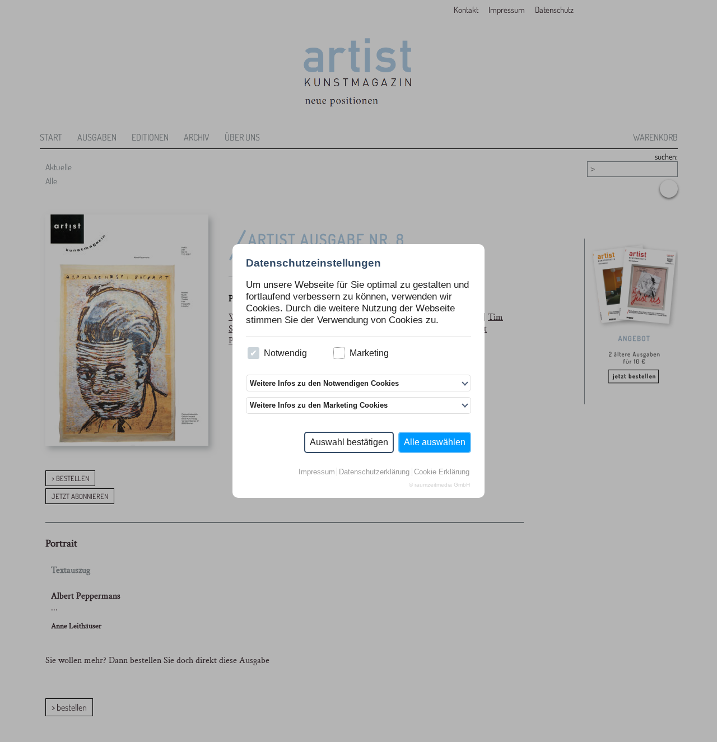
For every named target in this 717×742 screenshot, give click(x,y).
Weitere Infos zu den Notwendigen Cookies (324, 383)
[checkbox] (253, 353)
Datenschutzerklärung (374, 472)
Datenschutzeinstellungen (313, 263)
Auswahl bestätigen (349, 442)
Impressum (317, 472)
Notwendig (285, 353)
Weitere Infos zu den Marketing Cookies (319, 405)
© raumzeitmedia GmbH (439, 485)
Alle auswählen (434, 442)
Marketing (369, 353)
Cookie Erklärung (441, 472)
